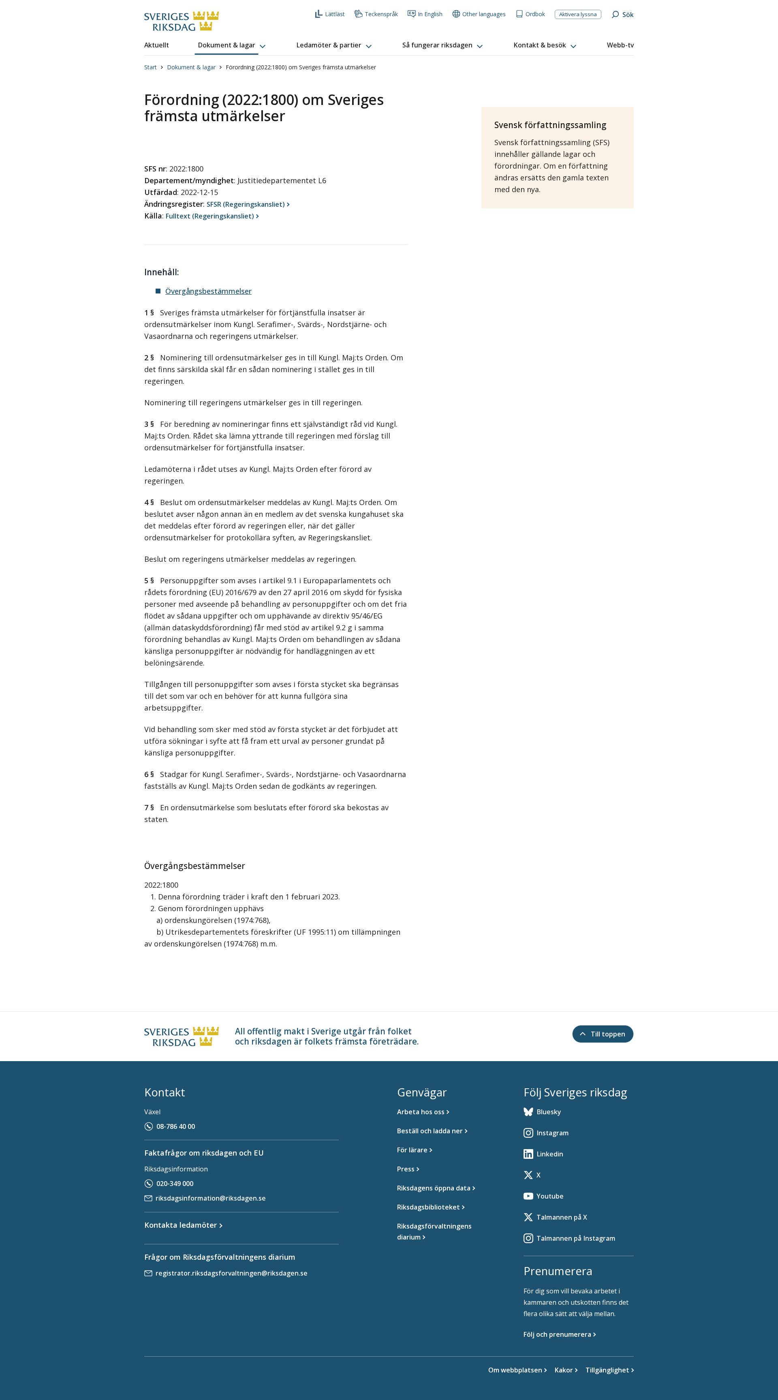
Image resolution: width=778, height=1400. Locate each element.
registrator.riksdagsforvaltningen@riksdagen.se (232, 1273)
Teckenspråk (381, 14)
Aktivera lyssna (578, 14)
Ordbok (535, 14)
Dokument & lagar (191, 67)
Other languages (484, 14)
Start (150, 67)
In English (430, 14)
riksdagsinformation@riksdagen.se (211, 1198)
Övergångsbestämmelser (208, 291)
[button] (232, 45)
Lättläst (335, 14)
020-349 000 (174, 1183)
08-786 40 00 (175, 1126)
